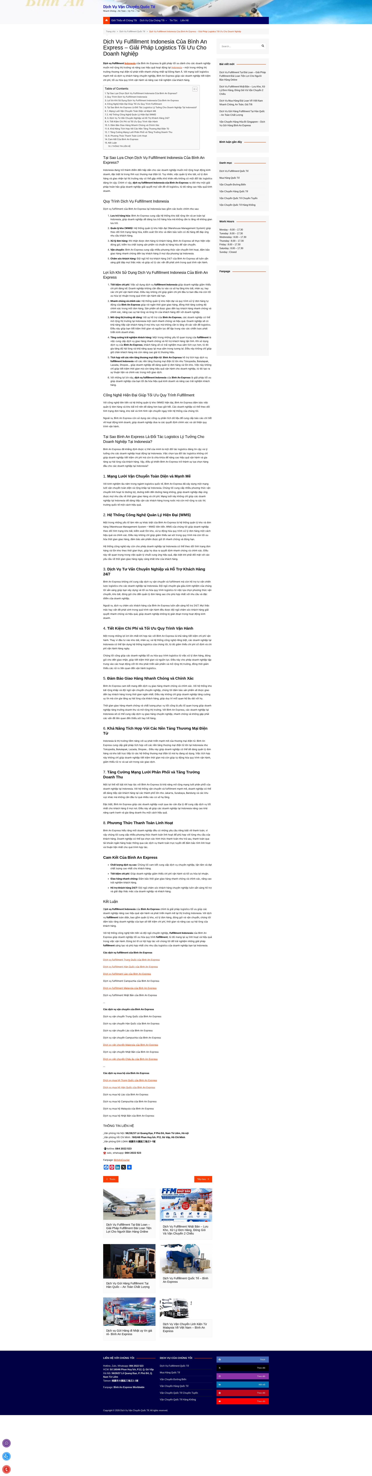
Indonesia (130, 63)
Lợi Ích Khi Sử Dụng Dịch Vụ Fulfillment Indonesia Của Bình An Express (143, 100)
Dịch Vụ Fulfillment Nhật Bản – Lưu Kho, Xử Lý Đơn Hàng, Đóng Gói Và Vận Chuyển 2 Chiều (185, 1230)
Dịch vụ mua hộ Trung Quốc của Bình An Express (130, 1080)
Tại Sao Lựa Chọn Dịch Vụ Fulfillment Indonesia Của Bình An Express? (142, 93)
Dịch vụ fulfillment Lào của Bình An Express (127, 973)
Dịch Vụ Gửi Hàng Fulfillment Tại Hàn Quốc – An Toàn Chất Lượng (242, 113)
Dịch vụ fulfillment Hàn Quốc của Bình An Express (130, 966)
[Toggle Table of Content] (193, 89)
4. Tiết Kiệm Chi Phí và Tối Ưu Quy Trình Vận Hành (132, 121)
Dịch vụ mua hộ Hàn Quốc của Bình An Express (129, 1087)
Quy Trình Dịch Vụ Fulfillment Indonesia (127, 97)
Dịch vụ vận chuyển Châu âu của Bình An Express (130, 1059)
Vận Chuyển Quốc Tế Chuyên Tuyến (238, 198)
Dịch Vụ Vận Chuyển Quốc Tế (129, 6)
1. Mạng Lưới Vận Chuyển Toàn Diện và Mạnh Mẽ (131, 111)
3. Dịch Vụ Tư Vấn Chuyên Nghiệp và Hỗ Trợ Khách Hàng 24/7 (138, 118)
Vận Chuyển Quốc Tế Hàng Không (237, 205)
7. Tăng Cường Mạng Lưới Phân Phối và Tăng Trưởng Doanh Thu (140, 132)
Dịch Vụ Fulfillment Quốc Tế (233, 171)
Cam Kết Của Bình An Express (123, 139)
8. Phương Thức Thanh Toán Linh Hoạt (127, 135)
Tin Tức (174, 20)
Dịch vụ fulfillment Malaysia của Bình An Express (130, 988)
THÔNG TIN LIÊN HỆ (121, 146)
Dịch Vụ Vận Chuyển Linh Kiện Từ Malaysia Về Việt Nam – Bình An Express (185, 1327)
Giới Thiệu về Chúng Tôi (124, 20)
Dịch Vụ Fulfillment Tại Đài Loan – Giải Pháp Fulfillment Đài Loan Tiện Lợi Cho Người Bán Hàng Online (128, 1228)
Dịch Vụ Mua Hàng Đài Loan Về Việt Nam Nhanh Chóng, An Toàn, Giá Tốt (241, 102)
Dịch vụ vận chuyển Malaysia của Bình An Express (130, 1044)
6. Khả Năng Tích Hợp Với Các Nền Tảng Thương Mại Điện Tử (138, 128)
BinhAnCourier (122, 1159)
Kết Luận (112, 142)
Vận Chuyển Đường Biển (232, 184)
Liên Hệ (184, 20)
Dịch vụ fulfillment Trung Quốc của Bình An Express (131, 959)
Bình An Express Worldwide (129, 1387)
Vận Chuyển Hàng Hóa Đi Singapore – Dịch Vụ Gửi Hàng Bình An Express (242, 124)
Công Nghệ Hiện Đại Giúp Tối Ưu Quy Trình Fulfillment (134, 104)
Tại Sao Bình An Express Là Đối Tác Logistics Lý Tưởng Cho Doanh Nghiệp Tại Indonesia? (152, 107)
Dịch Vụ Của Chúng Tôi (152, 20)
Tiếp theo (201, 1179)
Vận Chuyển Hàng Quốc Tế (233, 191)
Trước (113, 1179)
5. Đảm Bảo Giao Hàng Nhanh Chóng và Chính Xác (133, 125)
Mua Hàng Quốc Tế (229, 178)
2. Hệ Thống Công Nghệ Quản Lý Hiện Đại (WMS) (131, 114)
